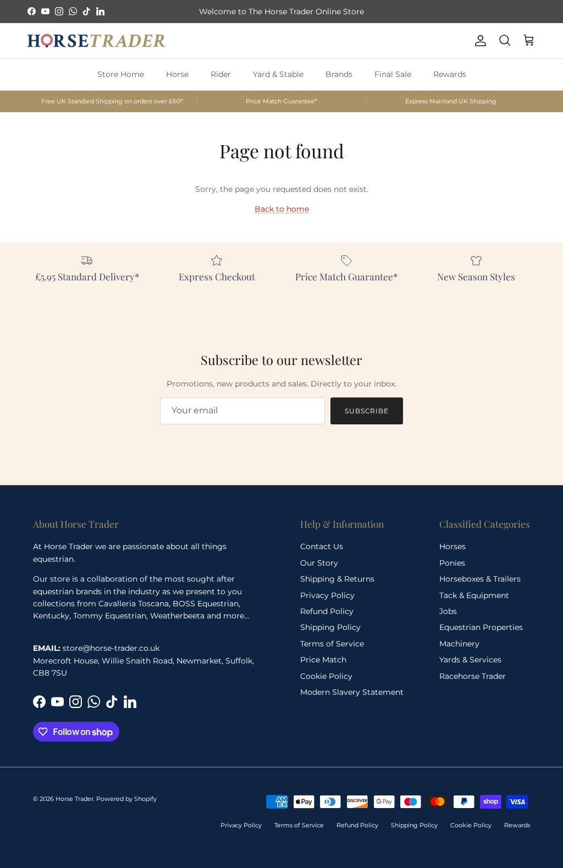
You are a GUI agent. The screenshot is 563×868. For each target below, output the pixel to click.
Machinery (459, 644)
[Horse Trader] (96, 40)
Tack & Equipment (474, 595)
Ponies (452, 563)
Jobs (448, 611)
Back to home (282, 209)
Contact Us (321, 546)
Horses (452, 546)
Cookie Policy (326, 676)
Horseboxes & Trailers (480, 579)
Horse (177, 74)
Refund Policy (327, 611)
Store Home (120, 74)
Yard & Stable (278, 74)
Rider (221, 74)
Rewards (449, 74)
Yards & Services (470, 660)
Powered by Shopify (126, 799)
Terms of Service (332, 644)
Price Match (323, 660)
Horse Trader (74, 799)
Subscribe (367, 411)
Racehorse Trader (472, 676)
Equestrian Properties (481, 627)
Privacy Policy (327, 595)
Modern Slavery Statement (352, 692)
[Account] (478, 40)
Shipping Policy (330, 627)
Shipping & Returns (337, 579)
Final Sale (392, 74)
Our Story (319, 563)
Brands (338, 74)
